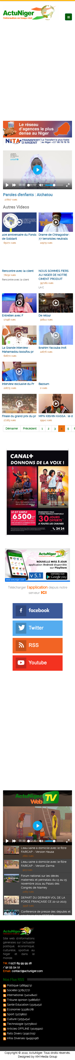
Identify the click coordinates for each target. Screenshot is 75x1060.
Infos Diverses (16, 1038)
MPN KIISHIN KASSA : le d (56, 416)
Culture (11, 1019)
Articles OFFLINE (18, 1028)
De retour (45, 315)
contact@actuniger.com (27, 971)
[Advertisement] (37, 66)
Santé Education (17, 1004)
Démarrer (12, 428)
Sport (10, 1014)
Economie (13, 1009)
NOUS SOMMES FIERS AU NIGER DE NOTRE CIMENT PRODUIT (54, 274)
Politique (12, 985)
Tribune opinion (17, 999)
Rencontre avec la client (18, 270)
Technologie (15, 1023)
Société (12, 990)
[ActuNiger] (31, 12)
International (15, 995)
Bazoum (44, 383)
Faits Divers (14, 1033)
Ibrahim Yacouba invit (52, 347)
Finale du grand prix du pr (19, 416)
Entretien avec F (12, 315)
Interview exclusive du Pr (18, 383)
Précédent (30, 428)
